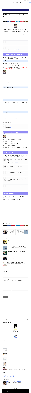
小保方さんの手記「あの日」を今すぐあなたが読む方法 (14, 240)
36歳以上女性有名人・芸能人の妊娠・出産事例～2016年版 (15, 262)
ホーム (3, 7)
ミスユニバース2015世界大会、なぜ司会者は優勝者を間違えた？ (16, 246)
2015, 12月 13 (17, 49)
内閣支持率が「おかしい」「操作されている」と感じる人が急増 (14, 381)
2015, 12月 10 (16, 162)
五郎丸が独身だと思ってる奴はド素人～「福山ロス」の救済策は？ (16, 251)
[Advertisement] (9, 211)
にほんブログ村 (15, 337)
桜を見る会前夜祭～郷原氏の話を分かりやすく (8, 375)
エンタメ (7, 7)
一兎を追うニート (25, 220)
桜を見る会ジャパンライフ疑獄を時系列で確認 (8, 376)
